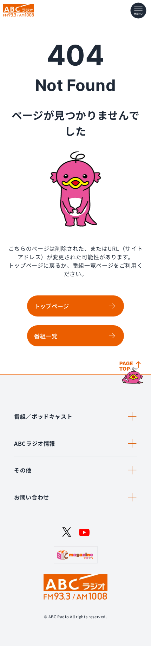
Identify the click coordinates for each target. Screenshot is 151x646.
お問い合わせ (31, 497)
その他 (23, 470)
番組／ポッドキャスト (43, 416)
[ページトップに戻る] (132, 373)
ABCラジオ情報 (34, 443)
